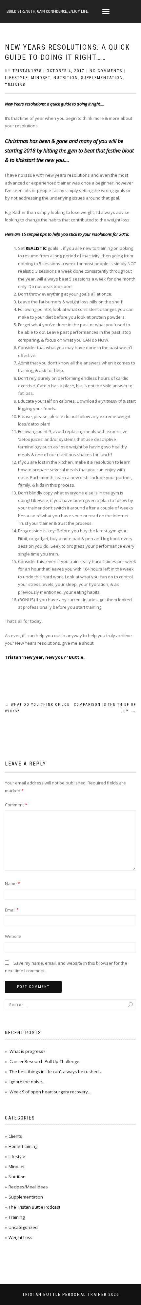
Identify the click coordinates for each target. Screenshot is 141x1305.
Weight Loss (20, 1237)
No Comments (106, 71)
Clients (15, 1136)
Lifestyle (16, 77)
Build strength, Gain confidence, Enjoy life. (48, 11)
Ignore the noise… (28, 1082)
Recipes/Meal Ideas (28, 1187)
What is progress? (27, 1051)
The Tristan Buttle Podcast (34, 1207)
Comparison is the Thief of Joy (105, 707)
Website (13, 936)
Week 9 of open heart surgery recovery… (50, 1092)
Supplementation (102, 77)
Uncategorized (23, 1227)
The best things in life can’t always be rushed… (56, 1071)
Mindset (40, 77)
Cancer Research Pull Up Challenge (44, 1061)
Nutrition (65, 77)
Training (15, 85)
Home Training (23, 1146)
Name (12, 883)
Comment (16, 805)
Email (12, 910)
